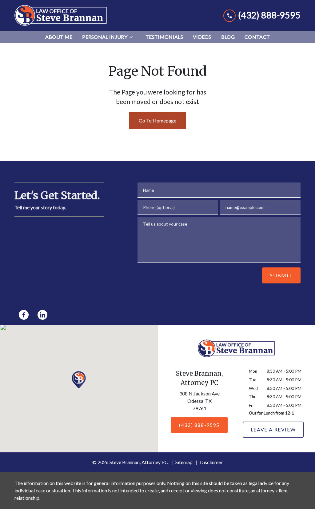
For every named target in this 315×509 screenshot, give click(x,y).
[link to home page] (60, 15)
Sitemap (184, 462)
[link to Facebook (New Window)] (24, 315)
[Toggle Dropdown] (133, 37)
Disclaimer (211, 462)
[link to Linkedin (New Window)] (42, 315)
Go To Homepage (157, 120)
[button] (79, 379)
